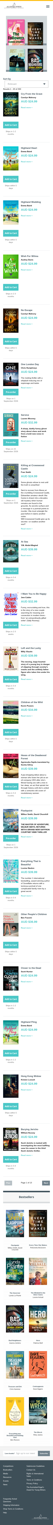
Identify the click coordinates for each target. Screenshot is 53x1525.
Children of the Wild (32, 702)
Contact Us (30, 1470)
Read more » (26, 107)
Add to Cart (11, 125)
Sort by (7, 78)
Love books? (10, 1453)
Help (5, 1513)
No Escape (26, 310)
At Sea (24, 541)
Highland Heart (29, 148)
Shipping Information (11, 1505)
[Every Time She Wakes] (35, 33)
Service (25, 415)
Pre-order (11, 392)
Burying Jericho (29, 1129)
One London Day (30, 364)
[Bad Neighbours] (35, 60)
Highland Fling (29, 1022)
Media (5, 1474)
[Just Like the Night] (17, 60)
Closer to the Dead (31, 968)
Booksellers (7, 1470)
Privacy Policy (32, 1483)
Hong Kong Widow (31, 1076)
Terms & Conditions (34, 1480)
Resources (7, 1477)
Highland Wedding (31, 202)
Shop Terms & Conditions (13, 1509)
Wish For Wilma (29, 256)
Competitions (8, 1466)
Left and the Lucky (31, 648)
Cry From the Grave (31, 94)
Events (6, 1481)
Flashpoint (26, 810)
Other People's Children (34, 914)
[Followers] (16, 32)
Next (46, 1183)
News (5, 1485)
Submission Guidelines (35, 1466)
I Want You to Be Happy (33, 594)
